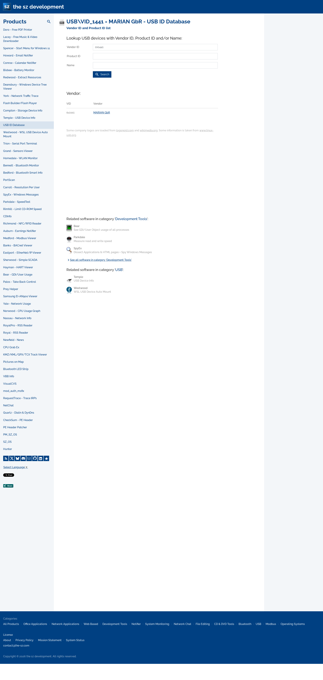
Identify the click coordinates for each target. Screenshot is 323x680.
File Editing (203, 624)
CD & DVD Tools (224, 624)
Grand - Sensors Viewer (18, 151)
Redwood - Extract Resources (22, 77)
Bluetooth (245, 624)
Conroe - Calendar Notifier (19, 62)
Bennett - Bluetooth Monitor (21, 165)
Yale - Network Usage (17, 303)
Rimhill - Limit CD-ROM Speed (22, 209)
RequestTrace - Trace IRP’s (20, 398)
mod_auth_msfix (13, 391)
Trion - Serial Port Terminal (20, 143)
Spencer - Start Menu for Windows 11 (26, 48)
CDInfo (7, 216)
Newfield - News (13, 340)
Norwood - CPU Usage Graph (21, 311)
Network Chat (182, 624)
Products (14, 21)
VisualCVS (9, 383)
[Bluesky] (17, 458)
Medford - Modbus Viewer (19, 238)
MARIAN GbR (101, 112)
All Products (11, 624)
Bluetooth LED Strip (15, 369)
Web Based (91, 624)
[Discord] (23, 458)
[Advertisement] (27, 556)
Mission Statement (50, 640)
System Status (75, 640)
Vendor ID (73, 47)
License (8, 634)
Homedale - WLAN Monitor (20, 158)
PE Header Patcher (15, 427)
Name (70, 65)
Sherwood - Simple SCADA (20, 260)
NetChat (8, 405)
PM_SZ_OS (10, 434)
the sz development (38, 7)
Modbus (271, 624)
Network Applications (65, 624)
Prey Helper (10, 289)
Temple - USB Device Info (19, 117)
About (7, 640)
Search (102, 74)
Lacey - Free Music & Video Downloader (20, 39)
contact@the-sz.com (16, 645)
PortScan (9, 180)
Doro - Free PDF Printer (17, 29)
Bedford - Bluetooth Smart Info (23, 172)
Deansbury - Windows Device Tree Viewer (25, 86)
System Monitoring (157, 624)
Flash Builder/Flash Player (20, 103)
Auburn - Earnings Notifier (19, 231)
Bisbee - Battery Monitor (18, 70)
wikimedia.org (149, 130)
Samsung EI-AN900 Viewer (20, 296)
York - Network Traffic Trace (20, 96)
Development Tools (131, 219)
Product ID (73, 56)
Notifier (136, 624)
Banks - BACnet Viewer (17, 245)
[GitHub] (35, 458)
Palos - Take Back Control (19, 281)
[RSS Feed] (6, 458)
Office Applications (35, 624)
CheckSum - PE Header (18, 420)
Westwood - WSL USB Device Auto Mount (25, 134)
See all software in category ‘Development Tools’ (99, 260)
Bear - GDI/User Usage (17, 274)
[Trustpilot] (46, 458)
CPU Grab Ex (11, 347)
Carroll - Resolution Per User (21, 187)
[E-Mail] (29, 458)
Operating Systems (293, 624)
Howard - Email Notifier (18, 55)
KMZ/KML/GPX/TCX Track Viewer (25, 354)
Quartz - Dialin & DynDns (18, 412)
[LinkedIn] (40, 458)
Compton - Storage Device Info (22, 110)
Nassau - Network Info (17, 318)
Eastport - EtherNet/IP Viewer (22, 252)
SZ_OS (7, 441)
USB (118, 270)
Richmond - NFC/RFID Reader (22, 223)
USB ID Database (14, 125)
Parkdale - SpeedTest (16, 201)
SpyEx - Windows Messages (21, 194)
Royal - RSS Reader (15, 332)
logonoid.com (125, 130)
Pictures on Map (13, 361)
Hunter (7, 449)
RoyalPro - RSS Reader (17, 325)
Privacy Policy (24, 640)
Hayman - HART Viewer (18, 267)
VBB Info (8, 376)
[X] (11, 458)
